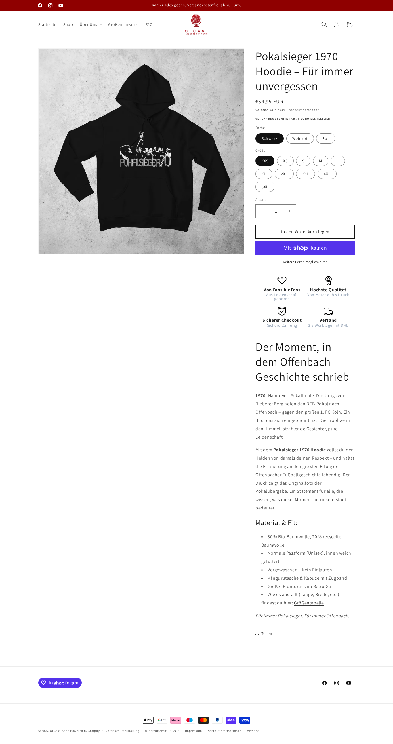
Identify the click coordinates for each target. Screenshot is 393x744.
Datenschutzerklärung (122, 731)
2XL (284, 173)
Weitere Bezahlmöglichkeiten (305, 262)
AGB (176, 731)
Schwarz (270, 138)
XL (264, 173)
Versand (262, 110)
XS (285, 160)
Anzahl (260, 199)
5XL (265, 186)
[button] (90, 24)
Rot (325, 138)
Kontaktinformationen (224, 731)
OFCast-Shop (60, 731)
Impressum (193, 731)
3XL (305, 173)
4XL (327, 173)
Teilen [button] (266, 633)
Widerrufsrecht (156, 731)
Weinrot (300, 138)
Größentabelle (309, 603)
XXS (265, 160)
